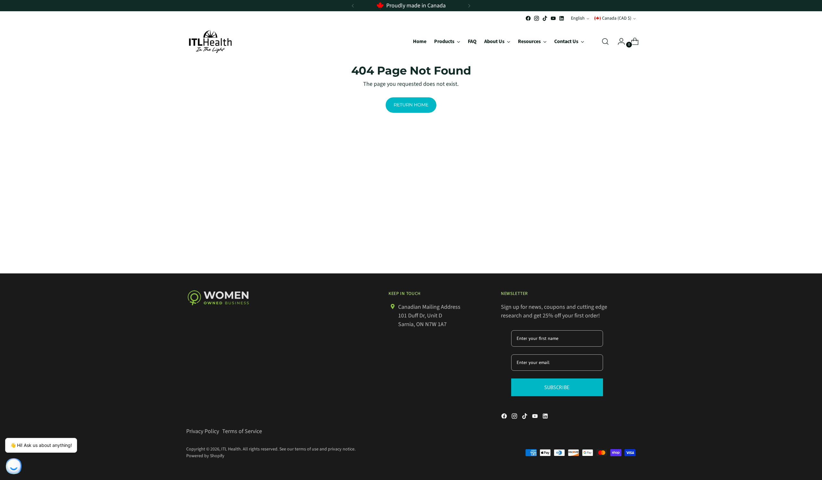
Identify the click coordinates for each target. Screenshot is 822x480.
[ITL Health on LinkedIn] (561, 18)
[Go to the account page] (618, 41)
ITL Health (231, 449)
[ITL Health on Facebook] (528, 18)
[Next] (469, 5)
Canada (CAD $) (616, 18)
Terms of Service (242, 431)
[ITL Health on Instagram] (536, 18)
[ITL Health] (210, 41)
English (578, 18)
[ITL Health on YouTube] (553, 18)
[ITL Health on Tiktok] (545, 18)
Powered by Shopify (205, 456)
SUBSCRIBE (557, 387)
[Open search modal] (605, 41)
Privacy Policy (202, 431)
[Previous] (353, 5)
